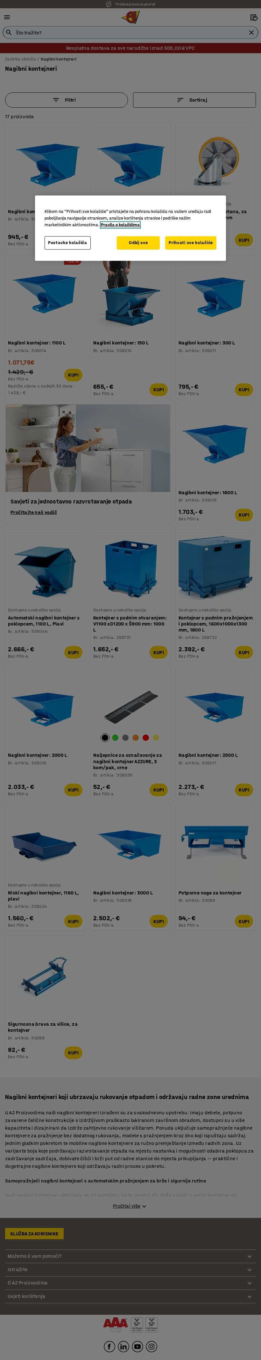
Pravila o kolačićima (120, 225)
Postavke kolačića (67, 243)
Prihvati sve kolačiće (191, 243)
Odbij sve (138, 243)
